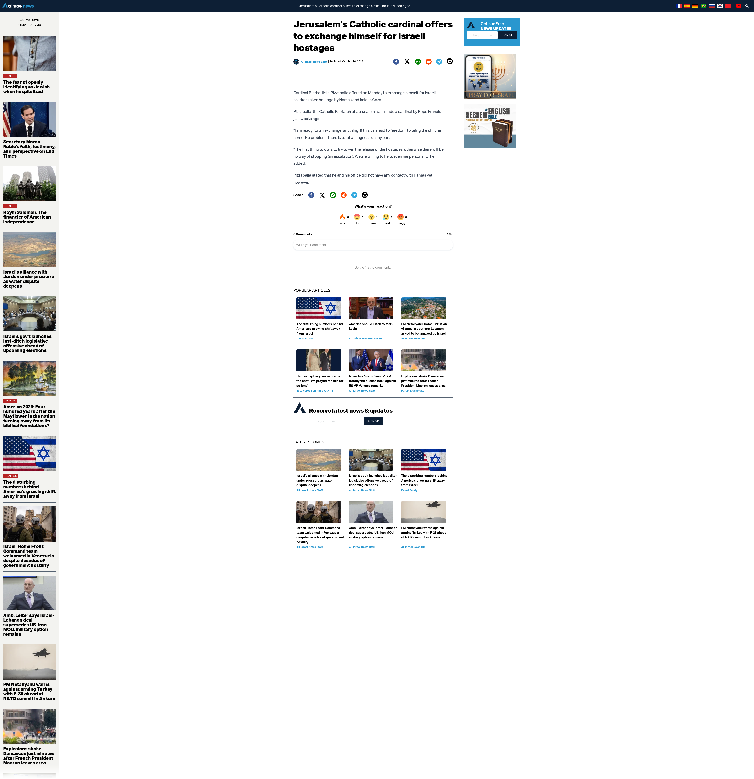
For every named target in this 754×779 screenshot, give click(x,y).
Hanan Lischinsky (412, 390)
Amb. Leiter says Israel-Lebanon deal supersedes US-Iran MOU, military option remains (28, 624)
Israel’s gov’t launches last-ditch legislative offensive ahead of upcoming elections (27, 343)
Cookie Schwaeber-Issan (365, 338)
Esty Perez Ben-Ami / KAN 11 (314, 390)
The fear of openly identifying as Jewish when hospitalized (26, 86)
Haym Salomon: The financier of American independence (27, 216)
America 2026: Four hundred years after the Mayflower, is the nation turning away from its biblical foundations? (29, 416)
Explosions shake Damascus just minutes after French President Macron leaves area (28, 756)
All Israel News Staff (314, 61)
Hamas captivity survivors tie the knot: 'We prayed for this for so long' (320, 381)
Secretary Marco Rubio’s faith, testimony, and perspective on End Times (29, 149)
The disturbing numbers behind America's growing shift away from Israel (29, 489)
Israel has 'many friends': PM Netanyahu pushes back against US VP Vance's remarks (372, 381)
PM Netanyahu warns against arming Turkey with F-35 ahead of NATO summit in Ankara (29, 691)
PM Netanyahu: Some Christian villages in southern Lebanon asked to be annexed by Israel (424, 328)
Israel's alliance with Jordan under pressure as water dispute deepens (28, 279)
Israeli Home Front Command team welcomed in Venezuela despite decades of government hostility (28, 555)
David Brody (304, 338)
